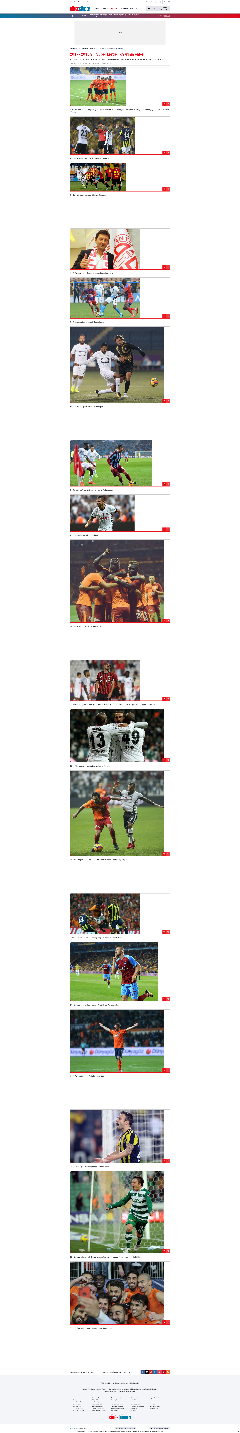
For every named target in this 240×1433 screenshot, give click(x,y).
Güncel (105, 8)
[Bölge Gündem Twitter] (147, 2)
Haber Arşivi (85, 2)
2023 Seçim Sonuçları (78, 1410)
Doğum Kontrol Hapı (97, 1406)
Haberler (75, 1398)
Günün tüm (163, 16)
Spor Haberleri (76, 1400)
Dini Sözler (152, 1404)
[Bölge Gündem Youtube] (160, 2)
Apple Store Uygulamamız (161, 1428)
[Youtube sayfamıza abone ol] (151, 1372)
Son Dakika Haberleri (97, 1398)
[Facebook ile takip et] (143, 1372)
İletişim (125, 1372)
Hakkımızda (117, 1372)
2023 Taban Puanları (155, 1406)
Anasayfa (75, 48)
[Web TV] (165, 2)
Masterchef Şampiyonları (117, 1408)
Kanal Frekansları (154, 1402)
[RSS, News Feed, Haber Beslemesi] (168, 1372)
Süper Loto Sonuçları (135, 1404)
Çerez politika (132, 1431)
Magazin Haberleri (154, 1398)
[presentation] (72, 16)
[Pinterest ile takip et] (164, 1372)
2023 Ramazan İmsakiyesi (99, 1410)
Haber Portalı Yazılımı (79, 1428)
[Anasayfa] (71, 2)
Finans (97, 8)
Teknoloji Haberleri (116, 1400)
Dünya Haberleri (96, 1400)
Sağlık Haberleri (134, 1400)
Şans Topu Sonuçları (97, 1404)
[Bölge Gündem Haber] (80, 8)
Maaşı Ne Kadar (134, 1408)
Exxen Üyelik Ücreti (116, 1402)
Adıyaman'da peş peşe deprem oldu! (101, 16)
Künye (111, 1372)
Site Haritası (114, 1410)
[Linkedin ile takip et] (155, 1372)
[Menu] (148, 8)
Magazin (133, 8)
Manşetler (77, 2)
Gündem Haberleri (135, 1398)
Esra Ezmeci (76, 1404)
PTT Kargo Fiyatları (78, 1408)
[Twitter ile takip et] (147, 1372)
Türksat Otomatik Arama (98, 1408)
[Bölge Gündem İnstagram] (156, 2)
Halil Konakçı (95, 1402)
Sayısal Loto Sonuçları (117, 1404)
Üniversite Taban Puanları (137, 1406)
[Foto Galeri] (169, 2)
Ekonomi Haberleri (116, 1398)
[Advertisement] (120, 212)
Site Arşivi (133, 1410)
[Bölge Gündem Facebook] (151, 2)
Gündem (124, 8)
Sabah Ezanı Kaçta (135, 1402)
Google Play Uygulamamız (127, 1428)
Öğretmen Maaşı (154, 1408)
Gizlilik (130, 1372)
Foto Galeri (84, 48)
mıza (137, 1431)
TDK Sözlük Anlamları (117, 1406)
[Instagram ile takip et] (159, 1372)
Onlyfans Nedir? (77, 1406)
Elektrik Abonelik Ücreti (79, 1402)
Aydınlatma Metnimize (148, 1431)
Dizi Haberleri (153, 1400)
